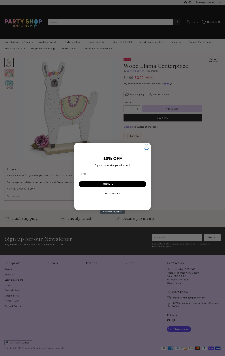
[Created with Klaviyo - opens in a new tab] (112, 212)
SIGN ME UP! (112, 184)
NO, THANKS (112, 193)
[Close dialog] (146, 147)
